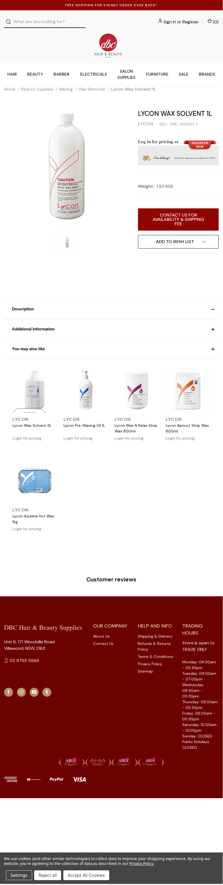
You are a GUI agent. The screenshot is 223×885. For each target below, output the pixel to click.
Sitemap (145, 671)
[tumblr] (47, 692)
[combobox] (45, 22)
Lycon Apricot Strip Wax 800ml (187, 428)
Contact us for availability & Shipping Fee (178, 219)
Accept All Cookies (86, 875)
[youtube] (34, 692)
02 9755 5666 (24, 660)
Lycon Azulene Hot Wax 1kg (33, 519)
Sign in (170, 22)
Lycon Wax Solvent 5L (32, 425)
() (215, 22)
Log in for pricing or (158, 141)
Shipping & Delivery (155, 636)
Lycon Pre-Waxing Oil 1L (84, 425)
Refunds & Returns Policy (154, 646)
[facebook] (8, 692)
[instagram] (21, 692)
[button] (111, 309)
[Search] (10, 22)
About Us (101, 636)
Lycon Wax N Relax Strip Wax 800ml (136, 428)
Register (191, 22)
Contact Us (103, 643)
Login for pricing (26, 438)
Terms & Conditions (155, 656)
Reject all (48, 875)
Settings (19, 875)
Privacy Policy (150, 663)
